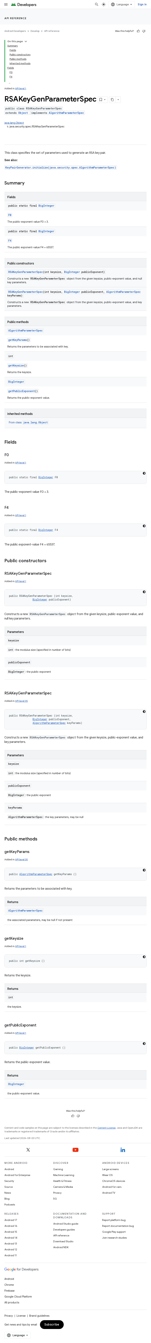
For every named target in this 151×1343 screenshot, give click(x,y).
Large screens (110, 1169)
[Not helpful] (144, 31)
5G (55, 1198)
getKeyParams (17, 340)
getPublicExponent (21, 391)
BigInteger (46, 205)
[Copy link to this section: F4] (12, 508)
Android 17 (10, 1220)
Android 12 (10, 1249)
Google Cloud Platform (18, 1296)
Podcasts (9, 1204)
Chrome (9, 1284)
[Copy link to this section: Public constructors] (50, 561)
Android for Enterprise (17, 1175)
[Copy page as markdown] (112, 99)
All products (11, 1302)
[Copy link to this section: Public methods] (41, 839)
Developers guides (64, 1229)
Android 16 (10, 1226)
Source (8, 1186)
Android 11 (10, 1255)
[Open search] (96, 4)
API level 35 (21, 701)
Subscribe (51, 1324)
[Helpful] (138, 31)
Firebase (9, 1290)
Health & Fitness (62, 1181)
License (21, 1315)
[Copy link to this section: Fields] (20, 442)
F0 (9, 215)
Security (9, 1181)
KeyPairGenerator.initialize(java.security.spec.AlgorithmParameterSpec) (60, 167)
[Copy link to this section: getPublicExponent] (40, 1025)
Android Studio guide (65, 1223)
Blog (7, 1198)
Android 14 (10, 1237)
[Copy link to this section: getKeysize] (27, 939)
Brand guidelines (39, 1315)
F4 (9, 240)
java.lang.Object (14, 122)
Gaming (58, 1169)
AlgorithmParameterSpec (66, 113)
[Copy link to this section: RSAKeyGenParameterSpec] (55, 574)
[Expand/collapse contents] (26, 41)
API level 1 (20, 88)
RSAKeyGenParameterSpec (25, 272)
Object (23, 113)
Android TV (108, 1192)
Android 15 (10, 1231)
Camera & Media (63, 1186)
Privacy (57, 1192)
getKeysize (16, 365)
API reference (15, 18)
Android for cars (111, 1186)
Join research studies (114, 1237)
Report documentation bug (118, 1226)
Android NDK (61, 1247)
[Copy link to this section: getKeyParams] (33, 852)
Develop (35, 31)
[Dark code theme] (144, 473)
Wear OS (107, 1175)
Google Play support (114, 1231)
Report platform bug (114, 1220)
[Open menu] (6, 4)
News (7, 1192)
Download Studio (63, 1241)
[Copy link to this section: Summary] (28, 183)
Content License (106, 1127)
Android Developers (15, 31)
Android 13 (10, 1243)
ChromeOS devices (113, 1181)
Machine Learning (63, 1175)
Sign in (142, 4)
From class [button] (28, 422)
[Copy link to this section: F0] (12, 455)
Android (9, 1169)
